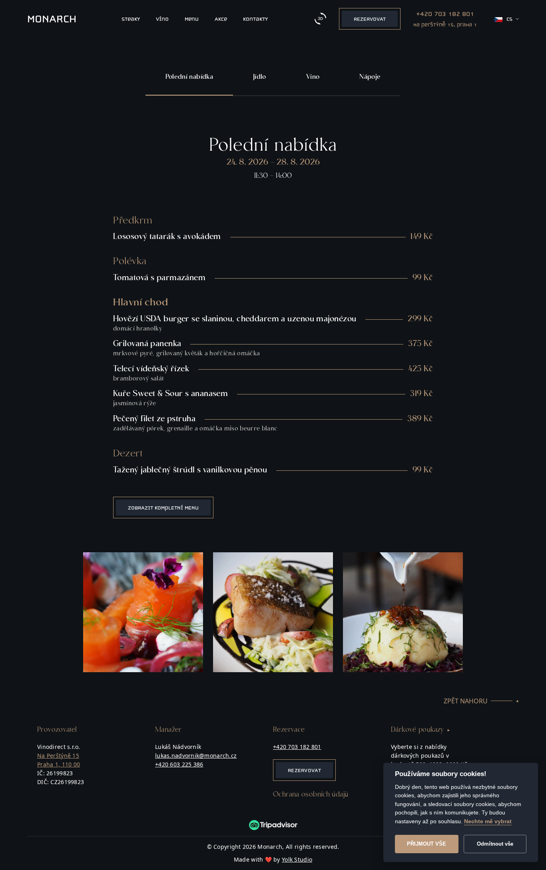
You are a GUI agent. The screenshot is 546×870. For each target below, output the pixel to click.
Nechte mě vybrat (488, 821)
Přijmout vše (426, 844)
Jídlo (259, 77)
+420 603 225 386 (179, 764)
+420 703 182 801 (297, 747)
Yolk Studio (297, 859)
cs (509, 19)
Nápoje (370, 77)
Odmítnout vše (495, 844)
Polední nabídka (189, 77)
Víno (312, 77)
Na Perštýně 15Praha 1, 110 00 (58, 760)
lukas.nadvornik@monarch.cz (196, 755)
